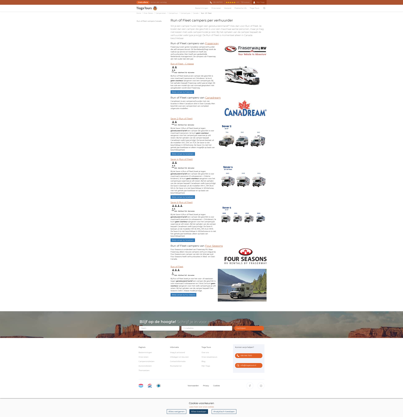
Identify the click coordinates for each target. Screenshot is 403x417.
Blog (203, 361)
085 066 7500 (246, 356)
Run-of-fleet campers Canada (149, 21)
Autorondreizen (145, 366)
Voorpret (227, 8)
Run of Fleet (177, 266)
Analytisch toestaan (224, 411)
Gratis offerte (143, 2)
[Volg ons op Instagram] (261, 385)
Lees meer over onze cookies (201, 407)
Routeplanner (176, 366)
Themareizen (144, 370)
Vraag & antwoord (177, 353)
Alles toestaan (198, 411)
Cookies (216, 386)
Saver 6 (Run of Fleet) (182, 202)
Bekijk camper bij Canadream (183, 154)
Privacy (206, 386)
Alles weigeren (176, 411)
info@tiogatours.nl (248, 365)
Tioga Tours (254, 8)
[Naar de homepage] (148, 8)
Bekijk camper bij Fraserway (182, 92)
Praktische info (240, 8)
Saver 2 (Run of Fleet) (182, 118)
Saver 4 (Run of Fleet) (182, 159)
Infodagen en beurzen (179, 357)
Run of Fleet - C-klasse (182, 64)
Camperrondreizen (146, 361)
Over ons (205, 353)
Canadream (213, 97)
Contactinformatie (178, 361)
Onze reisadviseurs (209, 357)
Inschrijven (241, 328)
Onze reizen (216, 8)
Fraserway (212, 43)
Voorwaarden (193, 386)
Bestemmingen (201, 8)
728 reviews (245, 2)
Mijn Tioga (206, 366)
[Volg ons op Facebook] (249, 385)
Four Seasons (214, 245)
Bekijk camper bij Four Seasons (183, 295)
